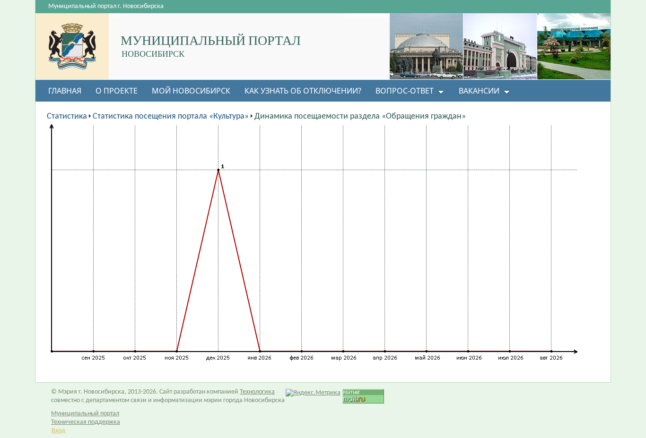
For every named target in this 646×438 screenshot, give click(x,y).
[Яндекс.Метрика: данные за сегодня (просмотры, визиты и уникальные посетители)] (313, 393)
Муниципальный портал (85, 413)
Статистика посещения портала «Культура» (171, 116)
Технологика (257, 391)
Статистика (67, 116)
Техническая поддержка (85, 422)
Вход (58, 430)
